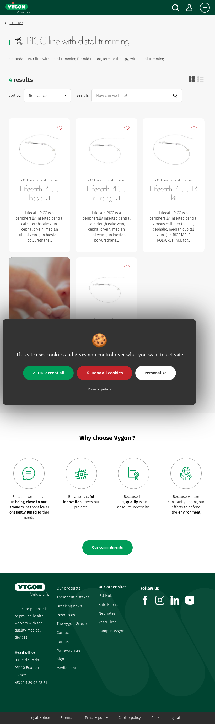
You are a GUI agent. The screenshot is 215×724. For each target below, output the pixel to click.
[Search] (175, 7)
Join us (63, 641)
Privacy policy (96, 718)
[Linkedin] (177, 603)
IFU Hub (105, 595)
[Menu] (205, 8)
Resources (66, 615)
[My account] (189, 7)
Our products (68, 588)
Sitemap (67, 718)
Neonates (107, 613)
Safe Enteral (109, 604)
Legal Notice (39, 718)
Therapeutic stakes (73, 597)
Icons (192, 79)
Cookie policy (130, 718)
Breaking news (69, 606)
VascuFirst (107, 622)
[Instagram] (162, 603)
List (200, 79)
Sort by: (15, 95)
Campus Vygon (112, 631)
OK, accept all (51, 373)
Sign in (63, 659)
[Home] (17, 7)
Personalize (155, 373)
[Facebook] (148, 603)
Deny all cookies (107, 373)
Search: (82, 95)
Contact (63, 632)
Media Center (68, 668)
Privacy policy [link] (99, 389)
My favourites (68, 650)
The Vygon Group (72, 623)
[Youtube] (192, 603)
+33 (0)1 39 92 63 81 (31, 682)
